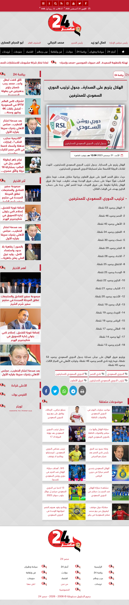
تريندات (6, 51)
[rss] (61, 3)
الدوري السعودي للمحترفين (70, 373)
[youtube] (73, 3)
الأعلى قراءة (19, 385)
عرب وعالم (42, 51)
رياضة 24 (82, 51)
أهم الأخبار (19, 267)
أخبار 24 (111, 51)
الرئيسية (98, 566)
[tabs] (43, 3)
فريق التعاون (77, 380)
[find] (55, 3)
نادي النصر (96, 373)
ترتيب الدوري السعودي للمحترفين (107, 380)
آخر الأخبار (19, 180)
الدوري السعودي (116, 373)
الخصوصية (64, 589)
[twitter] (79, 3)
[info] (49, 3)
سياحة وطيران (96, 51)
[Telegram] (73, 390)
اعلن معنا (31, 583)
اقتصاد (29, 51)
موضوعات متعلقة (111, 401)
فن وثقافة (56, 51)
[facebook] (85, 3)
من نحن (64, 583)
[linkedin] (67, 3)
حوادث (69, 51)
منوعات (18, 51)
